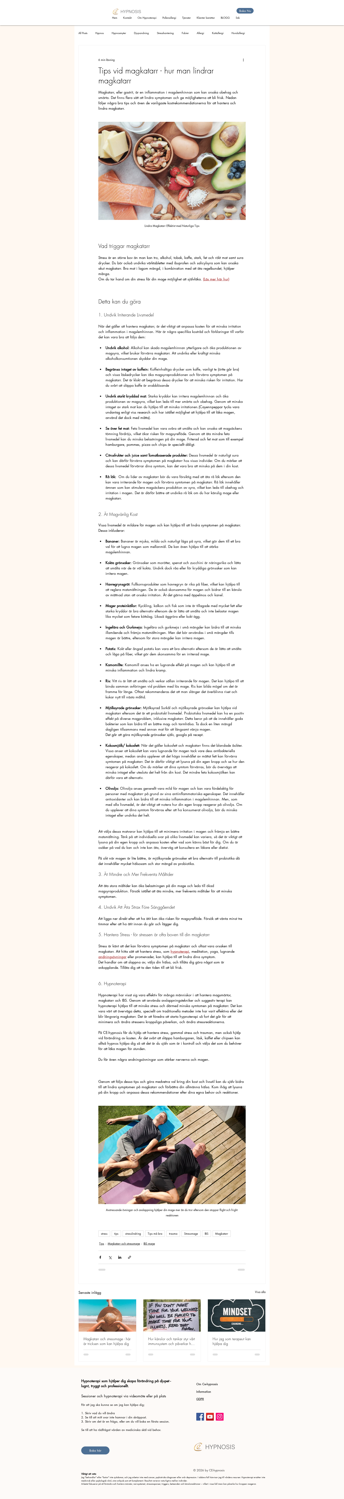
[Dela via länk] (129, 1257)
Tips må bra (155, 1234)
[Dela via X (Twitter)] (110, 1257)
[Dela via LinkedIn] (120, 1257)
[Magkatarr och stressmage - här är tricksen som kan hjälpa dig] (107, 1315)
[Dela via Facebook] (100, 1257)
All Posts (82, 33)
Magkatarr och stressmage (124, 1243)
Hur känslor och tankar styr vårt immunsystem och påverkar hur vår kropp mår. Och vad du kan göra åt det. (171, 1341)
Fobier (185, 33)
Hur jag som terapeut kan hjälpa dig (232, 1341)
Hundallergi (238, 33)
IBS (206, 1234)
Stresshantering (165, 33)
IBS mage (149, 1243)
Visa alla (260, 1292)
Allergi (200, 33)
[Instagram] (220, 1417)
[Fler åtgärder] (243, 59)
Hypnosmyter (119, 33)
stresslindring (133, 1234)
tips (116, 1234)
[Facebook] (200, 1417)
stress (104, 1234)
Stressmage (191, 1234)
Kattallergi (218, 33)
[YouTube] (210, 1417)
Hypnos (99, 33)
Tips (101, 1243)
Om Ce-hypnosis (207, 1384)
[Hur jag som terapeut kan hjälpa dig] (236, 1315)
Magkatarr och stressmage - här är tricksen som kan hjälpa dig (107, 1341)
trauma (173, 1234)
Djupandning (141, 33)
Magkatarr (221, 1234)
